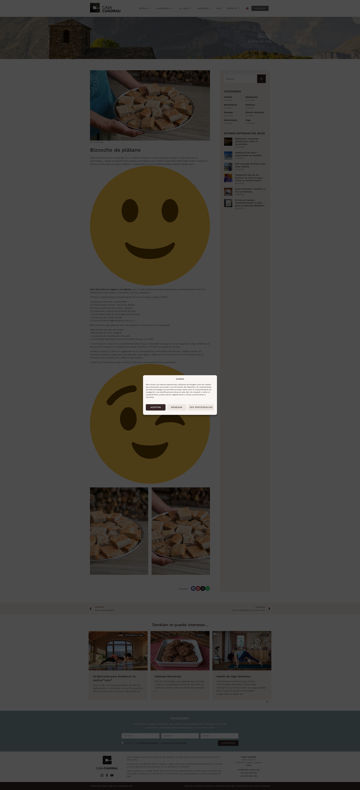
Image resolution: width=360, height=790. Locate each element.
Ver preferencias (201, 407)
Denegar (176, 407)
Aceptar (155, 407)
